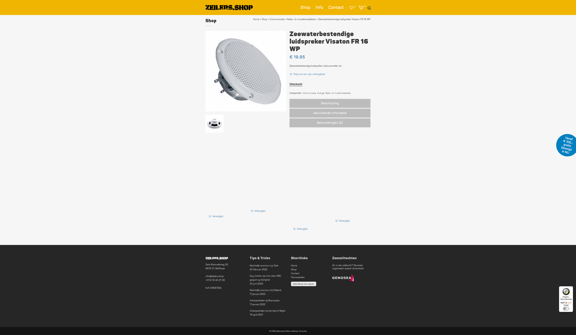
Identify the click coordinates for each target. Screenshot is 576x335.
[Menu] (571, 288)
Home (256, 19)
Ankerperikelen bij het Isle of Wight (267, 310)
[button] (307, 74)
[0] (360, 7)
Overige (320, 93)
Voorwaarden (298, 277)
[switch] (566, 308)
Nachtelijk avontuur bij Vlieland (265, 290)
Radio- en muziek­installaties (301, 19)
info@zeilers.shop (215, 276)
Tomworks (303, 331)
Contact (295, 273)
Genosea (358, 265)
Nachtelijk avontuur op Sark (264, 265)
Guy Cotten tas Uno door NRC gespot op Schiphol (265, 277)
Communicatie (277, 19)
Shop (264, 19)
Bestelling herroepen (303, 284)
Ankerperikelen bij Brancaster (265, 300)
